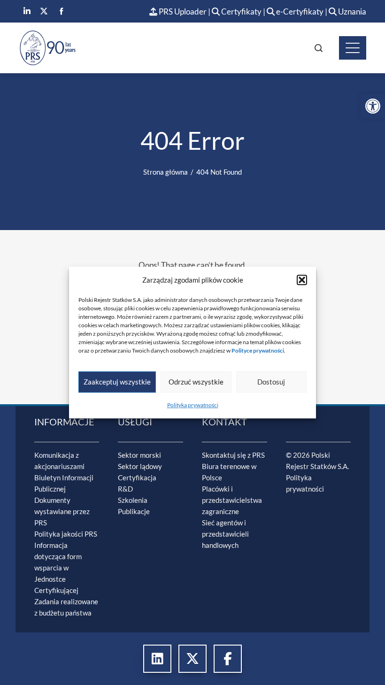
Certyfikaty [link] (241, 11)
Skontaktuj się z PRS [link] (233, 455)
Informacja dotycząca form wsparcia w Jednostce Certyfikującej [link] (58, 567)
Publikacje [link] (134, 511)
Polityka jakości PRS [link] (65, 534)
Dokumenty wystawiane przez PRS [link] (62, 511)
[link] (373, 106)
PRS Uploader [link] (182, 11)
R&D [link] (125, 489)
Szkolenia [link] (132, 500)
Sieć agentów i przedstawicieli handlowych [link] (225, 533)
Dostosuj (271, 381)
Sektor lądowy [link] (140, 466)
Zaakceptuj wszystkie (117, 381)
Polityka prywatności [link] (192, 404)
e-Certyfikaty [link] (299, 11)
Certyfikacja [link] (137, 477)
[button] (302, 280)
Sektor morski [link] (139, 455)
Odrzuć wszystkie (196, 381)
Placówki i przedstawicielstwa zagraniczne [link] (232, 500)
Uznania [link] (351, 11)
